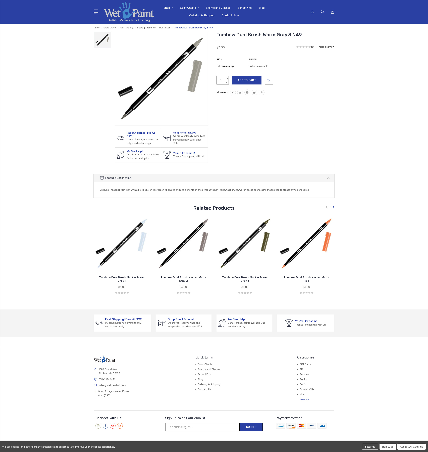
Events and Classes (218, 7)
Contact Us (229, 15)
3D (301, 369)
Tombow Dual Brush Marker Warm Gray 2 (183, 279)
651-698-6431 (107, 379)
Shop (167, 7)
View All (304, 399)
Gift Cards (305, 364)
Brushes (304, 374)
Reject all (387, 446)
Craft (303, 384)
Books (303, 379)
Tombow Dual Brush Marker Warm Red (306, 279)
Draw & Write (307, 389)
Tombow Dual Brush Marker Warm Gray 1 (121, 279)
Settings (370, 446)
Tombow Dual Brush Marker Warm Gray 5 (245, 279)
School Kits (245, 7)
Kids (302, 394)
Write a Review (326, 47)
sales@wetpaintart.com (112, 385)
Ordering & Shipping (202, 15)
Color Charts (188, 7)
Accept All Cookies (411, 446)
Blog (262, 7)
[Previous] (327, 207)
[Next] (333, 207)
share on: (222, 92)
